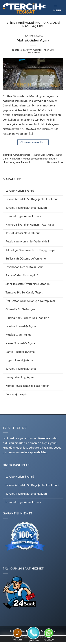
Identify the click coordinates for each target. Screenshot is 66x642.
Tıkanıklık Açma (33, 36)
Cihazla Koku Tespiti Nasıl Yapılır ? (27, 317)
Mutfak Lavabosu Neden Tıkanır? (40, 159)
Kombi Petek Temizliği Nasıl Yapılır (27, 385)
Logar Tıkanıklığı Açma (20, 360)
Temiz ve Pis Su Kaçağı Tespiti (24, 292)
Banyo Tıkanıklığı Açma (20, 351)
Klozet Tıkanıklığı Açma (20, 343)
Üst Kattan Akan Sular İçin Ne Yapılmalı (31, 301)
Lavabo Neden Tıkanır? (20, 190)
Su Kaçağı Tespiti (16, 394)
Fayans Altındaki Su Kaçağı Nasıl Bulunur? (32, 199)
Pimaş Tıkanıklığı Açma (20, 377)
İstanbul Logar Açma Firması (23, 216)
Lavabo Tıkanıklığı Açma (21, 326)
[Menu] (58, 8)
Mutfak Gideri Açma (18, 334)
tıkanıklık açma (10, 162)
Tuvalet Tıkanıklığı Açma (21, 368)
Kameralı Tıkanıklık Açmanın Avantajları (31, 224)
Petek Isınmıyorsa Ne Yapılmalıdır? (27, 241)
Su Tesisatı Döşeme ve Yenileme (26, 258)
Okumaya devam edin (32, 142)
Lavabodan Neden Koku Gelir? (25, 267)
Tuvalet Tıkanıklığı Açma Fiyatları (26, 207)
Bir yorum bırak (55, 162)
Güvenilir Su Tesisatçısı (20, 309)
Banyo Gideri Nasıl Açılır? (22, 275)
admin (50, 50)
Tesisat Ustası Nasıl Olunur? (23, 233)
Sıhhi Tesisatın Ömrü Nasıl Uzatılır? (28, 283)
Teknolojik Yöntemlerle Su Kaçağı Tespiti (31, 250)
